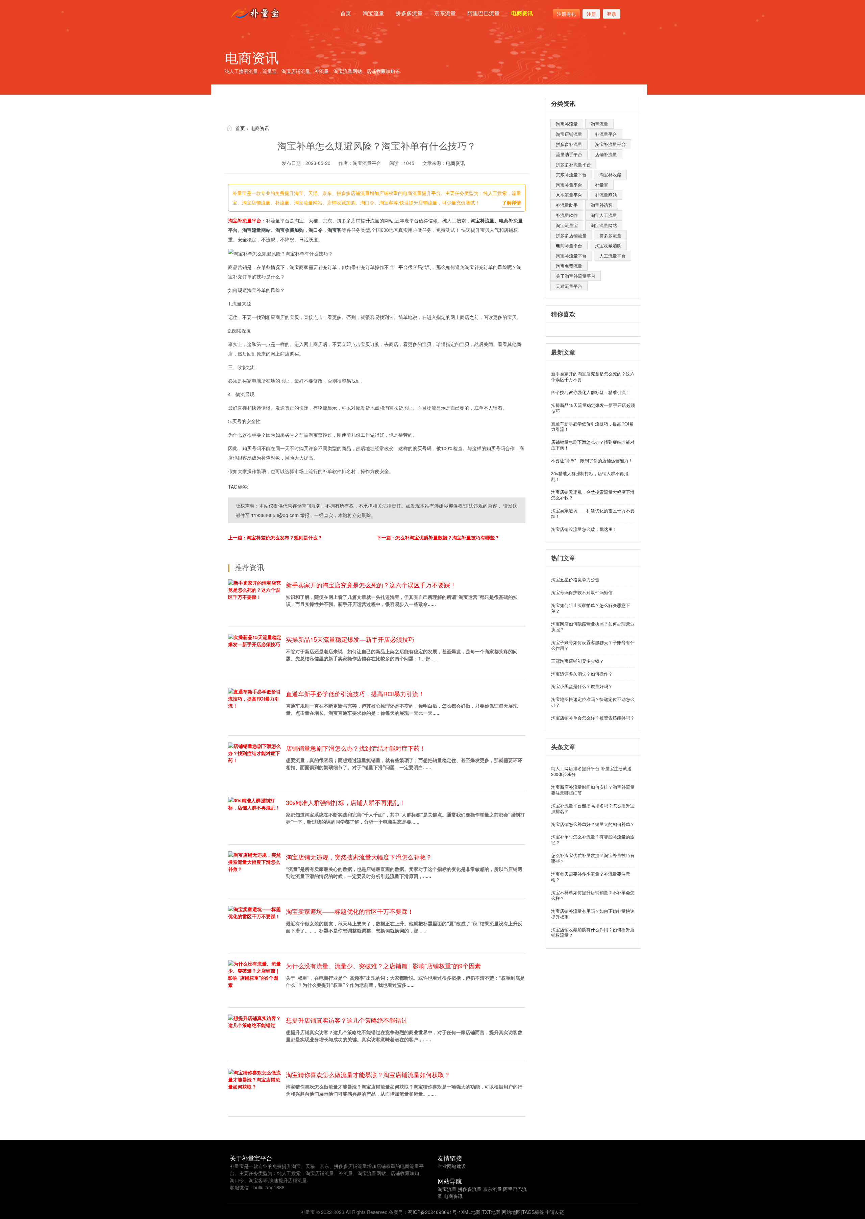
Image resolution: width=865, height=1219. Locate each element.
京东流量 (445, 13)
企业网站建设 (452, 1166)
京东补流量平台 (571, 174)
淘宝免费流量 (569, 266)
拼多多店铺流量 (571, 235)
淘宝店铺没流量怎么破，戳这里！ (584, 529)
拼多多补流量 (569, 144)
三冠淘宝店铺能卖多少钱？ (577, 661)
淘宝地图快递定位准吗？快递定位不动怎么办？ (593, 702)
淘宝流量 (373, 13)
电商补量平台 (569, 245)
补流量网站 (606, 195)
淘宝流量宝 (567, 225)
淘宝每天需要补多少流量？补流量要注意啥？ (590, 877)
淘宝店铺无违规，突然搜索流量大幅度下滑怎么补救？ (593, 495)
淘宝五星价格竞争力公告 (575, 579)
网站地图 (511, 1212)
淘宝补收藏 (610, 174)
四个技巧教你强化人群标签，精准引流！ (590, 392)
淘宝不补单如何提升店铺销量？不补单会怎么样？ (593, 895)
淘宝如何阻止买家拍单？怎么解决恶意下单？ (590, 608)
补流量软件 (567, 215)
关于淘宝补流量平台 (575, 276)
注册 (591, 13)
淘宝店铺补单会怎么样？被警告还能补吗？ (593, 717)
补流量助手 (567, 205)
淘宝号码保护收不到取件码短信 (582, 592)
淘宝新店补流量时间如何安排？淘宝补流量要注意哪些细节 (593, 790)
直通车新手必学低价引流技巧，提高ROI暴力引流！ (592, 426)
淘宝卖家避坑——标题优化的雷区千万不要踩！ (593, 513)
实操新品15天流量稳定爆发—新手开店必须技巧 (593, 408)
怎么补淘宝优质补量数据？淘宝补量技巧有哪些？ (593, 858)
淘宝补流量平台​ (610, 144)
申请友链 (554, 1212)
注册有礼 (566, 13)
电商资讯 (522, 13)
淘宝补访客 (602, 205)
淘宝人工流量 (604, 215)
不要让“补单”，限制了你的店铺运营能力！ (592, 460)
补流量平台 (606, 134)
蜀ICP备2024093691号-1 (434, 1212)
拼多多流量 (409, 13)
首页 (345, 13)
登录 (611, 13)
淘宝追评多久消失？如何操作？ (582, 674)
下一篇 (438, 537)
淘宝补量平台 (569, 184)
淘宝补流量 (567, 124)
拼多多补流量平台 (573, 164)
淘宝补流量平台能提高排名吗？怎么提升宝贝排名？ (593, 808)
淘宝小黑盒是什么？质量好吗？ (582, 686)
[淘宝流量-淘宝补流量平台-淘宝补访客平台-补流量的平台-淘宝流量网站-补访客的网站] (256, 13)
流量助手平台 (569, 154)
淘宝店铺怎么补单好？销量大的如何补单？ (593, 824)
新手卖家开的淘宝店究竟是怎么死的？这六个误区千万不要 (593, 376)
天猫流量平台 (569, 286)
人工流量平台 (612, 255)
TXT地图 (491, 1212)
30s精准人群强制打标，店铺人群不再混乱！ (589, 476)
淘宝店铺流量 (569, 134)
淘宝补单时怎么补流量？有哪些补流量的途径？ (593, 839)
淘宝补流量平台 (244, 220)
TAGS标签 (533, 1212)
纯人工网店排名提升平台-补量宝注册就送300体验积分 (591, 771)
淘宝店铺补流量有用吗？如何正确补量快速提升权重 (593, 914)
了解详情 (511, 202)
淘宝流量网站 (604, 225)
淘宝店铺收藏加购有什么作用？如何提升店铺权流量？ (593, 932)
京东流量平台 (569, 195)
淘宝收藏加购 (608, 245)
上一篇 (275, 537)
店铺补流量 (606, 154)
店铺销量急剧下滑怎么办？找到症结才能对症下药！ (593, 445)
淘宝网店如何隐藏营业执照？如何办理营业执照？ (593, 626)
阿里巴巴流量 (483, 13)
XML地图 (470, 1212)
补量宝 (601, 184)
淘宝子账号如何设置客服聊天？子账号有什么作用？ (593, 645)
